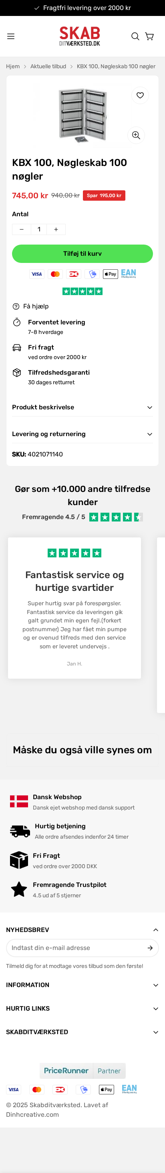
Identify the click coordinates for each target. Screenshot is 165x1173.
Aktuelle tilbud (48, 66)
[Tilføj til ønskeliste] (140, 95)
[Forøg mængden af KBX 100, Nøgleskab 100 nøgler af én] (56, 229)
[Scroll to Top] (151, 1131)
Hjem (13, 66)
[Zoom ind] (136, 135)
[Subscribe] (149, 948)
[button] (135, 36)
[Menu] (11, 36)
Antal (20, 214)
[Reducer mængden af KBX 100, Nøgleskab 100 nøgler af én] (21, 229)
